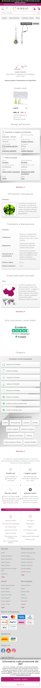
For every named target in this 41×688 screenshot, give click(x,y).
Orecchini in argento (27, 429)
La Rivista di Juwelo (30, 530)
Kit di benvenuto (10, 527)
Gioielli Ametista (26, 562)
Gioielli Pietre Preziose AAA (9, 570)
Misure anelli (30, 540)
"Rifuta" (10, 672)
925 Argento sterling (10, 146)
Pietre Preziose (14, 18)
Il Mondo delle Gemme (29, 536)
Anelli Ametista (6, 595)
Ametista (24, 601)
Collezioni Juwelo (28, 18)
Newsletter (30, 533)
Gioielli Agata (25, 556)
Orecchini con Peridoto (16, 436)
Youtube (8, 651)
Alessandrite (25, 592)
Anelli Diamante (6, 556)
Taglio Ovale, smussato (11, 172)
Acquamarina (25, 585)
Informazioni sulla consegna (11, 537)
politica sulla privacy (22, 675)
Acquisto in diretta (10, 530)
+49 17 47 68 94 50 (10, 497)
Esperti (30, 527)
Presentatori (30, 524)
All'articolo (19, 187)
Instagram (14, 651)
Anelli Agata (5, 589)
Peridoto (5, 162)
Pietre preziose (15, 423)
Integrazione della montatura (27, 173)
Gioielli (4, 18)
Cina (22, 178)
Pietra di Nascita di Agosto (13, 442)
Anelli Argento (6, 601)
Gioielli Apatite (26, 569)
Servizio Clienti (11, 521)
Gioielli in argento (12, 429)
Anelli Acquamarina (7, 585)
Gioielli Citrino (26, 572)
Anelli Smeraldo (6, 559)
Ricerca (38, 13)
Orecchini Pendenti (30, 442)
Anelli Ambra (5, 592)
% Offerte (29, 436)
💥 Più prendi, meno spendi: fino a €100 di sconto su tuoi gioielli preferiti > (20, 2)
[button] (2, 8)
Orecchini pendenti (9, 151)
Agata (23, 589)
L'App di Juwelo (10, 533)
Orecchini (26, 423)
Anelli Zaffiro (5, 566)
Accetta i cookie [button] (20, 679)
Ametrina (24, 598)
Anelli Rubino (5, 562)
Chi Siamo (30, 521)
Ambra (23, 595)
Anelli (3, 553)
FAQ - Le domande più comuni (10, 542)
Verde (4, 178)
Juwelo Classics (27, 151)
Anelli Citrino (5, 604)
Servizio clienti (11, 493)
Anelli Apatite (5, 598)
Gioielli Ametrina (26, 566)
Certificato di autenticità (10, 524)
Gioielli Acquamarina (28, 553)
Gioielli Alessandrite (28, 559)
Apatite (23, 604)
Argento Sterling (27, 141)
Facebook (3, 651)
